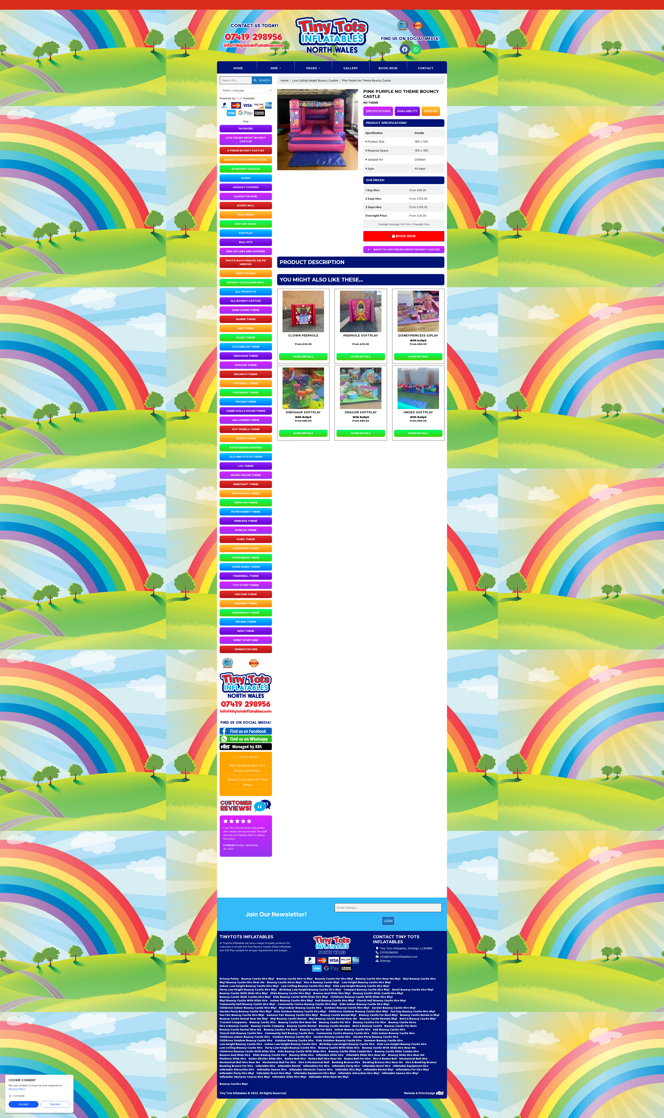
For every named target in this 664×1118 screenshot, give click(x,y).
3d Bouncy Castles (245, 168)
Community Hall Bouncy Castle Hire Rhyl (247, 1004)
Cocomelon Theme (246, 346)
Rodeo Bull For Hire (357, 1058)
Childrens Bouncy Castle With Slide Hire (247, 1051)
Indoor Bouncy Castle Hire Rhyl (291, 1000)
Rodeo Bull (246, 205)
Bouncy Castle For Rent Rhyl (378, 1015)
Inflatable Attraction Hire (237, 1069)
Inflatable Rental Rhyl (378, 1069)
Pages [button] (312, 68)
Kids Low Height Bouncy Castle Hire (402, 1044)
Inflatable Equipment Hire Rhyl (315, 1073)
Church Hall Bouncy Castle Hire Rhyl (381, 1000)
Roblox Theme (245, 530)
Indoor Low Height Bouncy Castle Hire (291, 1044)
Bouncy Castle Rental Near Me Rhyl (244, 1018)
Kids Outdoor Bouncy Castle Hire (339, 1040)
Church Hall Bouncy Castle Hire (241, 1033)
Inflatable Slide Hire (330, 1055)
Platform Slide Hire (233, 1058)
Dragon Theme (246, 365)
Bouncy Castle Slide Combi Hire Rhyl (378, 993)
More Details (303, 356)
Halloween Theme (245, 420)
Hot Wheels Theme (246, 429)
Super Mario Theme (246, 566)
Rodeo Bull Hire (295, 1058)
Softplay (246, 233)
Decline (55, 1104)
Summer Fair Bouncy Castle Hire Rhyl (292, 1015)
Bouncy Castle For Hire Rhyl (334, 978)
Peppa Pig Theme (245, 502)
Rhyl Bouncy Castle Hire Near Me (242, 982)
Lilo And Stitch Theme (245, 456)
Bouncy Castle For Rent (400, 1026)
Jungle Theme (246, 438)
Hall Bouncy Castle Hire (389, 1029)
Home (245, 68)
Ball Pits (246, 242)
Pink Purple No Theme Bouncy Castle (366, 80)
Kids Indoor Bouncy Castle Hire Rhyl (364, 1004)
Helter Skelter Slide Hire (265, 1058)
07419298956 (389, 952)
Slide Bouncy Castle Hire (270, 1055)
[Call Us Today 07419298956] (246, 703)
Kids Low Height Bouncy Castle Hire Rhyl (361, 986)
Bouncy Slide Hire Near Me (406, 1055)
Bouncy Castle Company (267, 1026)
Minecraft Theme (245, 484)
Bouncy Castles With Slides (245, 159)
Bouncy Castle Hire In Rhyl (294, 978)
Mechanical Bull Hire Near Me (240, 1062)
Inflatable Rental (289, 1065)
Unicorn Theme (246, 594)
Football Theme (245, 383)
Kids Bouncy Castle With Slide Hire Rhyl (300, 996)
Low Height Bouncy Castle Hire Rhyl (366, 982)
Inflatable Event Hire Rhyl (273, 1073)
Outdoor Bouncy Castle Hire (291, 1036)
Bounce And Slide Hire (235, 1055)
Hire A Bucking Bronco (420, 1062)
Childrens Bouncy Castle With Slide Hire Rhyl (361, 996)
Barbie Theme (246, 319)
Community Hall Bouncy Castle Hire (289, 1033)
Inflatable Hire (265, 1065)
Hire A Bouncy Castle (234, 1026)
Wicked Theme (246, 621)
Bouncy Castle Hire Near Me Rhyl (378, 978)
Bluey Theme (246, 337)
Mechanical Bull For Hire (279, 1062)
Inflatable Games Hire (272, 1069)
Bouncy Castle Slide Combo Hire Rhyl (245, 996)
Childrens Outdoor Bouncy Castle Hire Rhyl (358, 1011)
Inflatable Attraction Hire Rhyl (358, 1073)
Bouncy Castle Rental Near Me (240, 1029)
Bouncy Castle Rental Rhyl (338, 1015)
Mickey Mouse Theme (246, 475)
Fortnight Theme (246, 392)
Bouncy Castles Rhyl (234, 1083)
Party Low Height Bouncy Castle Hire (290, 1047)
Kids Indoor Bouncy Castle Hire (393, 1033)
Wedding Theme (245, 603)
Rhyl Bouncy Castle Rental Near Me (333, 1018)
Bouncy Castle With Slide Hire (339, 1047)
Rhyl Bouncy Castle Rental (288, 1018)
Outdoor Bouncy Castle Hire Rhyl (346, 1007)
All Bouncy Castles (246, 300)
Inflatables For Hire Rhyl (412, 1069)
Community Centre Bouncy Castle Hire (342, 1033)
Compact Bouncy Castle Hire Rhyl (367, 989)
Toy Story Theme (246, 585)
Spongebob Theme (245, 557)
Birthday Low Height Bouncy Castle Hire (347, 1044)
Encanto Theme (245, 374)
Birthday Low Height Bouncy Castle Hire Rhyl (310, 989)
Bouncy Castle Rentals (334, 1026)
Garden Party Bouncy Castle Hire (375, 1036)
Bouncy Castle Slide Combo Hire (397, 1051)
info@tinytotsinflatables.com (398, 956)
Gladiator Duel (246, 196)
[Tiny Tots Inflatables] (331, 35)
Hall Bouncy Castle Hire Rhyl (334, 1000)
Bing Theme (246, 328)
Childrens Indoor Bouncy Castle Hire (245, 1036)
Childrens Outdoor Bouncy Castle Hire (246, 1040)
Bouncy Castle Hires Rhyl (284, 982)
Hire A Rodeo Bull (385, 1058)
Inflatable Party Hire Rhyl (237, 1073)
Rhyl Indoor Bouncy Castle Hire (300, 1007)
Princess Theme (245, 520)
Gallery (350, 68)
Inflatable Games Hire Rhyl (400, 1073)
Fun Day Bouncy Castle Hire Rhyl (412, 1011)
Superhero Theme (246, 548)
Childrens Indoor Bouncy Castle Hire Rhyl (248, 1007)
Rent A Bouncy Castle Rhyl (418, 1018)
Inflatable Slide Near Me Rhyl (328, 1076)
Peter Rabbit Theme (245, 511)
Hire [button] (275, 68)
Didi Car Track (246, 223)
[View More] (303, 311)
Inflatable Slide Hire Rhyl (289, 1076)
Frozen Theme (246, 401)
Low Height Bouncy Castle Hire (241, 1044)
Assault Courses (246, 187)
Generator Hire (245, 649)
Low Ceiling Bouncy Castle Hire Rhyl (306, 986)
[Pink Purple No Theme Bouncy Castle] (317, 129)
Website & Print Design (420, 1093)
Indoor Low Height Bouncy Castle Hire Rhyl (249, 986)
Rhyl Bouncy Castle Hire (419, 978)
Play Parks (246, 214)
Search (264, 80)
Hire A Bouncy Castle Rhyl (321, 982)
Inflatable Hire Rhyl (348, 1069)
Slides (245, 178)
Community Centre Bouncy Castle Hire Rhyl (307, 1004)
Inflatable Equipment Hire (410, 1065)
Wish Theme (245, 631)
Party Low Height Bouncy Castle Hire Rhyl (248, 989)
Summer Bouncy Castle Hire (383, 1040)
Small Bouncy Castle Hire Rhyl (412, 989)
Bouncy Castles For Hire (369, 1022)
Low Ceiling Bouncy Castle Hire (241, 1047)
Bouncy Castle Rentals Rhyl (378, 1018)
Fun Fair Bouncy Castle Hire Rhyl (242, 1015)
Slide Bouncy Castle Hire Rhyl (290, 993)
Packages (246, 128)
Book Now (388, 68)
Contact (426, 68)
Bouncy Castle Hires (402, 1022)
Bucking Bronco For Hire (236, 1065)
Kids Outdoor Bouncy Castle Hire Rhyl (300, 1011)
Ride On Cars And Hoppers (245, 251)
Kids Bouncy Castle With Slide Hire (302, 1051)
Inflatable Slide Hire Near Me (366, 1055)
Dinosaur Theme (246, 355)
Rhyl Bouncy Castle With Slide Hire (244, 1000)
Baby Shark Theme (245, 310)
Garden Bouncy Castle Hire (332, 1036)
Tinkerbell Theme (246, 576)
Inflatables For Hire (316, 1065)
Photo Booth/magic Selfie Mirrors (246, 262)
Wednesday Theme (245, 612)
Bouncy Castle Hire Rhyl (245, 282)
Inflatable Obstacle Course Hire (311, 1069)
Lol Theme (245, 465)
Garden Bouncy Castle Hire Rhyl (394, 1007)
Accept (24, 1104)
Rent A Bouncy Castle (367, 1026)
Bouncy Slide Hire (301, 1055)
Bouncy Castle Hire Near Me (297, 1022)
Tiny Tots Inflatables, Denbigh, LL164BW (406, 948)
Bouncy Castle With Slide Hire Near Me (389, 1047)
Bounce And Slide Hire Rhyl (332, 993)
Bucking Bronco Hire (346, 1062)
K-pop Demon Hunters (246, 447)
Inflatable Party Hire (346, 1065)
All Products (245, 291)
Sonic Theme (246, 539)
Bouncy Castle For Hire (335, 1022)
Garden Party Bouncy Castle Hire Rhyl (245, 1011)
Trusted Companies (233, 1022)
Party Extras (246, 273)
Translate (249, 98)
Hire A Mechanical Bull (313, 1062)
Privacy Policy (229, 978)
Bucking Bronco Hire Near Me (383, 1062)
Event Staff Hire (245, 640)
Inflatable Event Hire (376, 1065)
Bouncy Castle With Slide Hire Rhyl (244, 993)
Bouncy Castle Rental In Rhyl (419, 1015)
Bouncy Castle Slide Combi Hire (350, 1051)
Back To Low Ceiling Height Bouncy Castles (406, 249)
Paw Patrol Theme (246, 493)
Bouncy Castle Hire (263, 1022)
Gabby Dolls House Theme (245, 410)
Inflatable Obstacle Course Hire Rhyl (245, 1076)
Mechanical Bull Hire (413, 1058)
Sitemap (385, 960)
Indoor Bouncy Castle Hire (352, 1029)
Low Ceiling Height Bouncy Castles (246, 139)
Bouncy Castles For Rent (280, 1029)
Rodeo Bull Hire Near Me (325, 1058)
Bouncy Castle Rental (301, 1026)
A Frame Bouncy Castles (245, 150)
